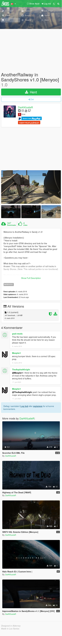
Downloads (11, 225)
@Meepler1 (17, 372)
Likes (25, 225)
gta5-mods (17, 333)
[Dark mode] (54, 3)
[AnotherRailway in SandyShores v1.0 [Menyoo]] (31, 187)
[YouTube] (26, 110)
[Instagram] (22, 110)
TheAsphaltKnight (21, 369)
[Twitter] (19, 110)
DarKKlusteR (25, 107)
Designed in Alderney (11, 625)
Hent (33, 91)
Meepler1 (16, 353)
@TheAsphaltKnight (22, 392)
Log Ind (24, 406)
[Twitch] (29, 110)
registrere (37, 406)
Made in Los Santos (10, 628)
